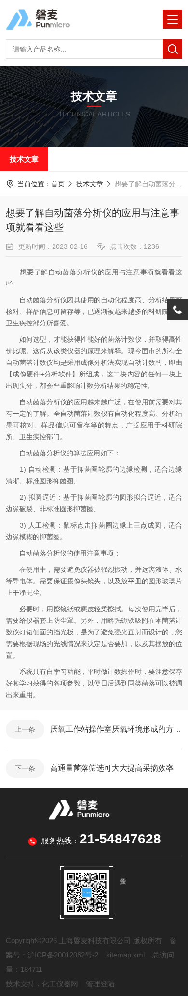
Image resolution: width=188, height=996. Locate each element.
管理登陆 (100, 984)
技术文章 (24, 159)
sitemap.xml (125, 955)
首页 (58, 184)
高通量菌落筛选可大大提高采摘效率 (112, 768)
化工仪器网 (60, 984)
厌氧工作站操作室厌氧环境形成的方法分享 (116, 729)
